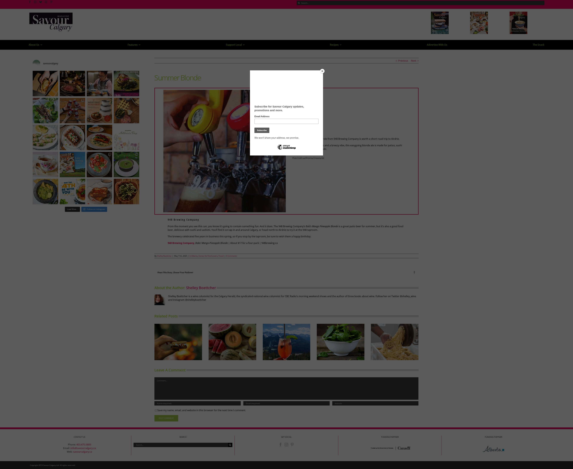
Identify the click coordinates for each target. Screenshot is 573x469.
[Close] (322, 71)
